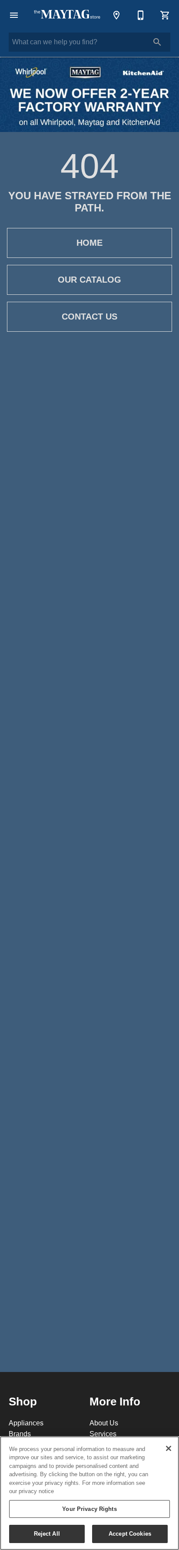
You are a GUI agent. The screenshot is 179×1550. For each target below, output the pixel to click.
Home (89, 242)
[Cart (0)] (165, 15)
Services (103, 1434)
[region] (89, 1493)
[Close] (168, 1448)
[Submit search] (157, 42)
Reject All (47, 1533)
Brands (20, 1434)
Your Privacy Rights (89, 1508)
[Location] (116, 15)
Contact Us (89, 316)
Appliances (26, 1423)
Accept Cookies (130, 1533)
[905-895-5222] (140, 15)
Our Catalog (89, 279)
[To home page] (67, 15)
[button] (13, 15)
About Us (104, 1423)
